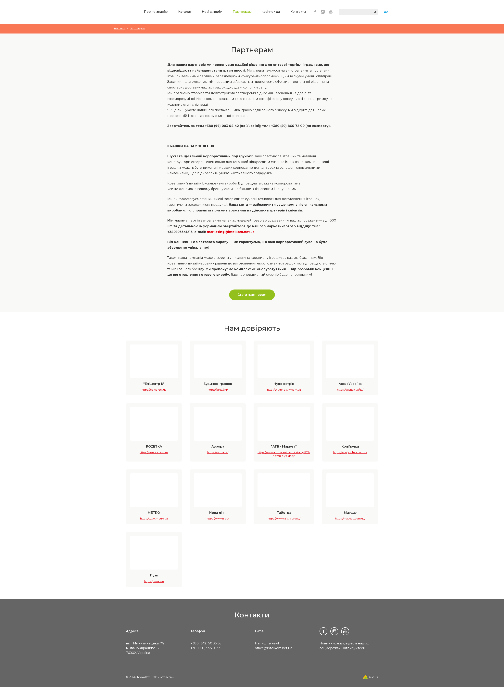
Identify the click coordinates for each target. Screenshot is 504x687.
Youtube (331, 12)
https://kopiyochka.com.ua (350, 452)
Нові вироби (212, 12)
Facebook (315, 12)
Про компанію (156, 12)
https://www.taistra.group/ (284, 518)
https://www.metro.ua (154, 518)
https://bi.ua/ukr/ (218, 389)
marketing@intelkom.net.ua (231, 232)
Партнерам (242, 12)
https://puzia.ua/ (154, 581)
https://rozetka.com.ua (154, 452)
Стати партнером (252, 295)
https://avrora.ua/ (217, 452)
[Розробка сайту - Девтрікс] (370, 678)
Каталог (184, 12)
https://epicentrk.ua (154, 389)
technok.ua (271, 12)
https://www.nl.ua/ (218, 518)
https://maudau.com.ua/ (350, 518)
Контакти (298, 12)
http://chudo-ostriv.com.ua (284, 389)
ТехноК (124, 12)
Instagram (323, 12)
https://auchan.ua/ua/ (350, 389)
